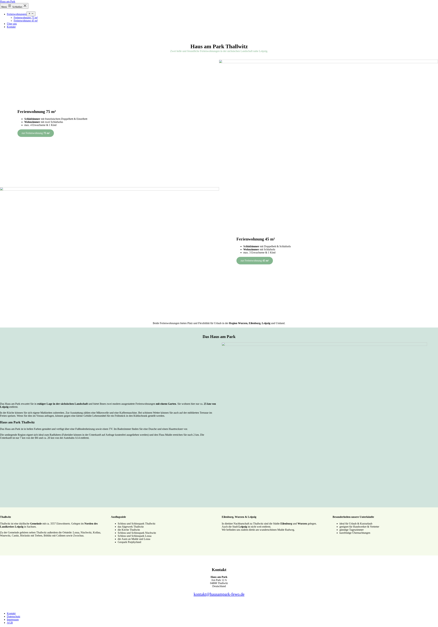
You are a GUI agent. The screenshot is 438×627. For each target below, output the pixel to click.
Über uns (12, 23)
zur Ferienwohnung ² (36, 133)
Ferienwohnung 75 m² (26, 17)
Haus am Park (7, 1)
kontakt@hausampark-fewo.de (219, 594)
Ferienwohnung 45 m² (26, 20)
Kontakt (11, 26)
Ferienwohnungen (17, 14)
